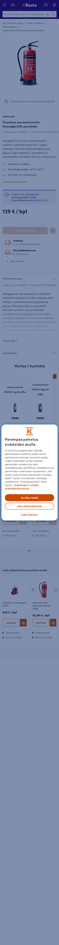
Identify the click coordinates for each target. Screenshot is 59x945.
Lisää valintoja (29, 514)
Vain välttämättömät (29, 506)
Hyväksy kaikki (29, 497)
